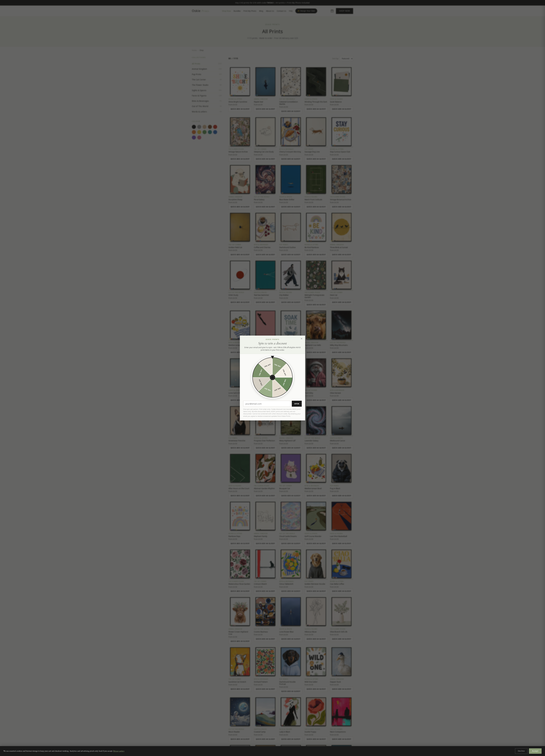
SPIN (296, 404)
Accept (535, 751)
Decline (521, 751)
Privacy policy (118, 751)
